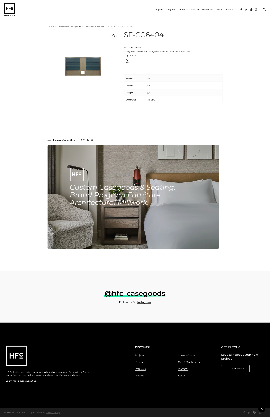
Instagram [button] (144, 302)
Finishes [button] (139, 375)
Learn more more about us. (21, 381)
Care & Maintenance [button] (189, 362)
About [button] (181, 375)
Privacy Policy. (53, 412)
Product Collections (94, 27)
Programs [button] (140, 362)
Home (51, 27)
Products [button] (140, 369)
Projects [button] (139, 355)
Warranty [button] (183, 369)
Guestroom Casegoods (69, 27)
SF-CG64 (112, 27)
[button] (113, 35)
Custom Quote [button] (186, 355)
